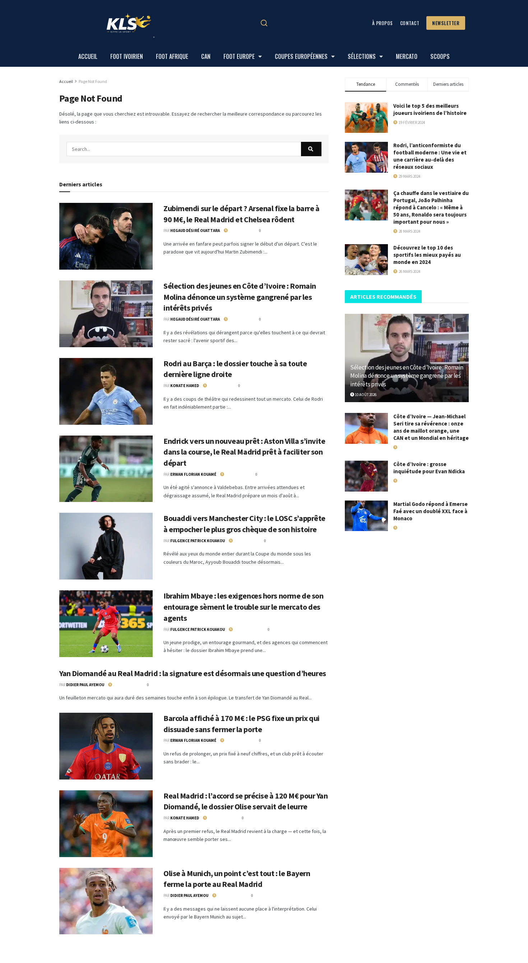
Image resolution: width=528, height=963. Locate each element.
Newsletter (445, 23)
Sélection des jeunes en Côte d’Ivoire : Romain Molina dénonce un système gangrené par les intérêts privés (239, 297)
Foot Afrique (172, 56)
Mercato (406, 56)
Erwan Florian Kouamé (193, 474)
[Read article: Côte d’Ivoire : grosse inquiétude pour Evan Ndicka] (366, 476)
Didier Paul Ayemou (85, 684)
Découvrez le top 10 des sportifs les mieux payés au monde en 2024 (427, 254)
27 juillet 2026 (125, 684)
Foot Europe (239, 56)
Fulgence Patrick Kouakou (197, 540)
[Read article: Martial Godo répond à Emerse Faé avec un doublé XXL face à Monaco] (366, 516)
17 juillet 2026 (410, 447)
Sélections (362, 56)
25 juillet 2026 (220, 817)
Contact (410, 23)
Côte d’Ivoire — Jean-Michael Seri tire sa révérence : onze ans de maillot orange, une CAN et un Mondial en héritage (431, 427)
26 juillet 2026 (246, 629)
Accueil (87, 56)
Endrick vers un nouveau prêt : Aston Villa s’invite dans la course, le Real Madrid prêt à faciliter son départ (244, 452)
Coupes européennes (301, 56)
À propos (382, 23)
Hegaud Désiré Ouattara (195, 230)
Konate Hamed (184, 385)
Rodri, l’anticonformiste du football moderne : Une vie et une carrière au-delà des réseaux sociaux (430, 156)
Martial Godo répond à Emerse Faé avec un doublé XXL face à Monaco (430, 511)
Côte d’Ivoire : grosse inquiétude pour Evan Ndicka (429, 468)
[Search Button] (311, 149)
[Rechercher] (264, 23)
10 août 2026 (239, 230)
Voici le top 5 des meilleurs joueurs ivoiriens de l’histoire (430, 109)
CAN (205, 56)
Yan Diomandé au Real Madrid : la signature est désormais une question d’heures (192, 673)
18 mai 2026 (406, 480)
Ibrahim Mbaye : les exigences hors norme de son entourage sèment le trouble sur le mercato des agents (243, 607)
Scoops (440, 56)
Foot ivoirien (126, 56)
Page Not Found (93, 81)
